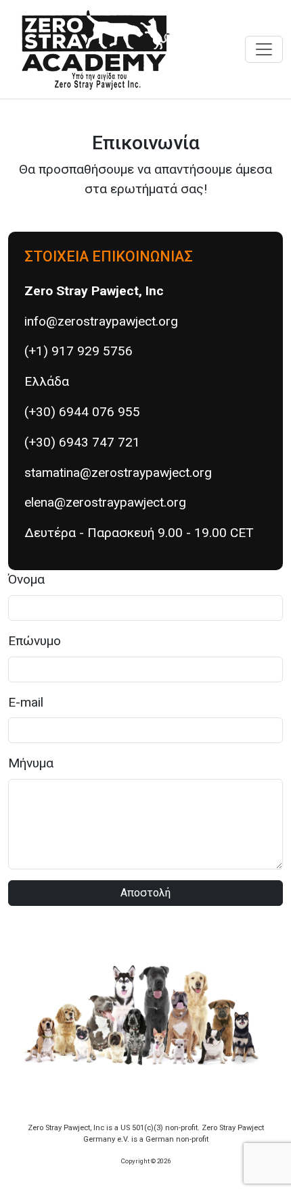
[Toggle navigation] (264, 49)
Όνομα (26, 579)
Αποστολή (145, 892)
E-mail (25, 702)
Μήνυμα (30, 763)
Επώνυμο (34, 641)
